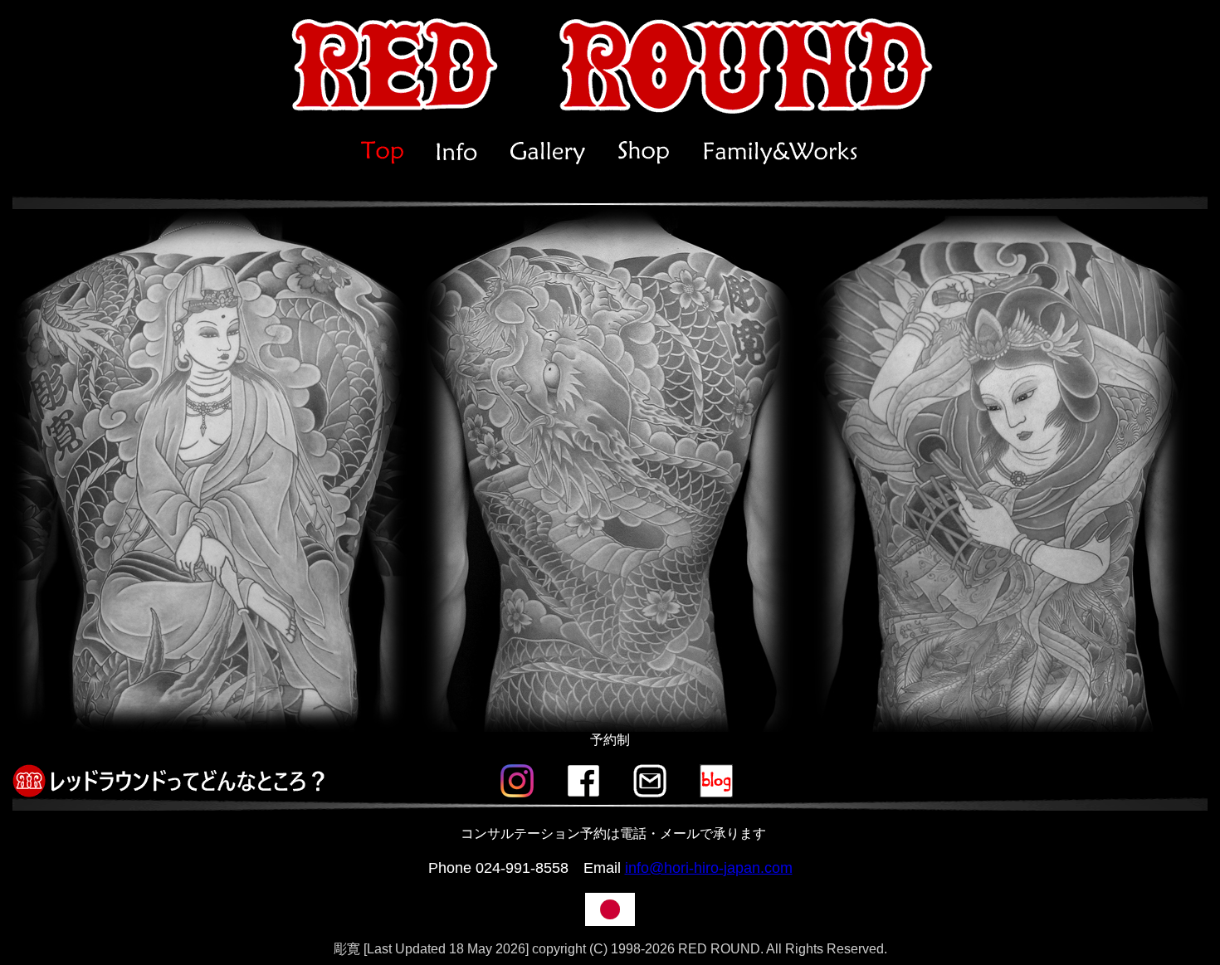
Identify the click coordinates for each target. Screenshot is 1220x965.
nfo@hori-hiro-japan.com (710, 868)
